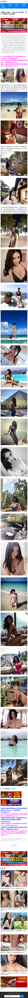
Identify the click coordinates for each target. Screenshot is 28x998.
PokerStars (10, 4)
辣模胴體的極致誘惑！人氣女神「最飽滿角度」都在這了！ (13, 888)
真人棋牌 (10, 5)
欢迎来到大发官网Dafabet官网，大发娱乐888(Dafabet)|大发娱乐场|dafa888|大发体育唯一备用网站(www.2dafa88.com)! (14, 819)
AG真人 (16, 4)
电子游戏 (3, 5)
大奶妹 (2, 988)
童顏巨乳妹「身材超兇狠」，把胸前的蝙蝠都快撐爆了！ (13, 952)
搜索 (22, 996)
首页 (2, 4)
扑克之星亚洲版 (17, 993)
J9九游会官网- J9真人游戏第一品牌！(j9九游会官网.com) (14, 831)
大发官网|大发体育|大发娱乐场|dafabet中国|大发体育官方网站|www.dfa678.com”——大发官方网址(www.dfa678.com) (14, 810)
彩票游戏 (17, 5)
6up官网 (12, 993)
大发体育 (13, 788)
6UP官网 (3, 1)
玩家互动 (3, 7)
